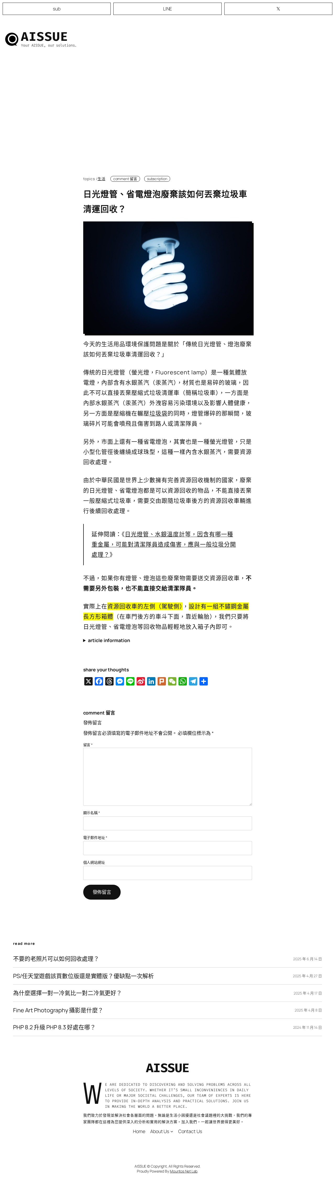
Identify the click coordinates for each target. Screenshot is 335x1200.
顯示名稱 (91, 812)
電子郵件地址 (95, 837)
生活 (101, 178)
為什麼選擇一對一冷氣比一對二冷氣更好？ (67, 993)
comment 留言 (125, 178)
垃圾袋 (158, 413)
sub (56, 8)
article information (109, 640)
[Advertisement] (167, 116)
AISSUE (44, 36)
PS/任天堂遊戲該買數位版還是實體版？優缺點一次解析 (83, 976)
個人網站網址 (94, 862)
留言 (88, 744)
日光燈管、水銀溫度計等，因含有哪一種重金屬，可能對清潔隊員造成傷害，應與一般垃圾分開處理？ (164, 544)
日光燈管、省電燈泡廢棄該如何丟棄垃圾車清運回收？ (165, 201)
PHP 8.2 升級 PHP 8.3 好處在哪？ (54, 1027)
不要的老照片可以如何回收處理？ (56, 959)
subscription (157, 178)
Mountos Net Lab (184, 1171)
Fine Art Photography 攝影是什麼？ (58, 1010)
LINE (167, 8)
